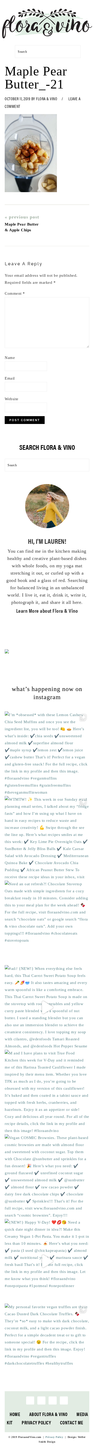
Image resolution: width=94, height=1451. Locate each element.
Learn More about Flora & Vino (47, 610)
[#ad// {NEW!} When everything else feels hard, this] (47, 1007)
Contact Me (71, 1422)
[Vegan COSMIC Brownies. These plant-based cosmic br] (47, 1176)
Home (15, 1414)
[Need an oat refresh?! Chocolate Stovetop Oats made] (47, 923)
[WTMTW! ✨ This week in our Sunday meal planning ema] (47, 838)
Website (12, 399)
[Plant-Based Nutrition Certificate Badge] (7, 652)
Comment (15, 293)
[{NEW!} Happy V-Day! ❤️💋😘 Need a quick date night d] (47, 1261)
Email (10, 378)
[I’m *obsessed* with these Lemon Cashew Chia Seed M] (47, 753)
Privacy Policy (36, 1422)
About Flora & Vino (48, 1414)
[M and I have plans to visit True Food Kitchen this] (47, 1092)
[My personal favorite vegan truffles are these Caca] (47, 1345)
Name (10, 358)
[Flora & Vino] (47, 36)
